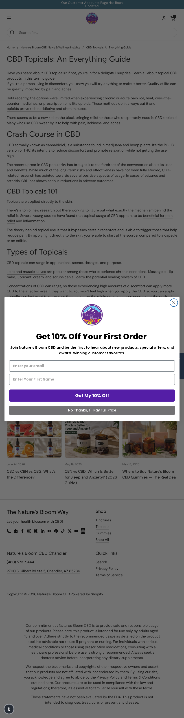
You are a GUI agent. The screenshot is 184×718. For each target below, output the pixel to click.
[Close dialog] (174, 303)
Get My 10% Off (92, 395)
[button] (9, 709)
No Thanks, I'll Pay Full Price (92, 410)
